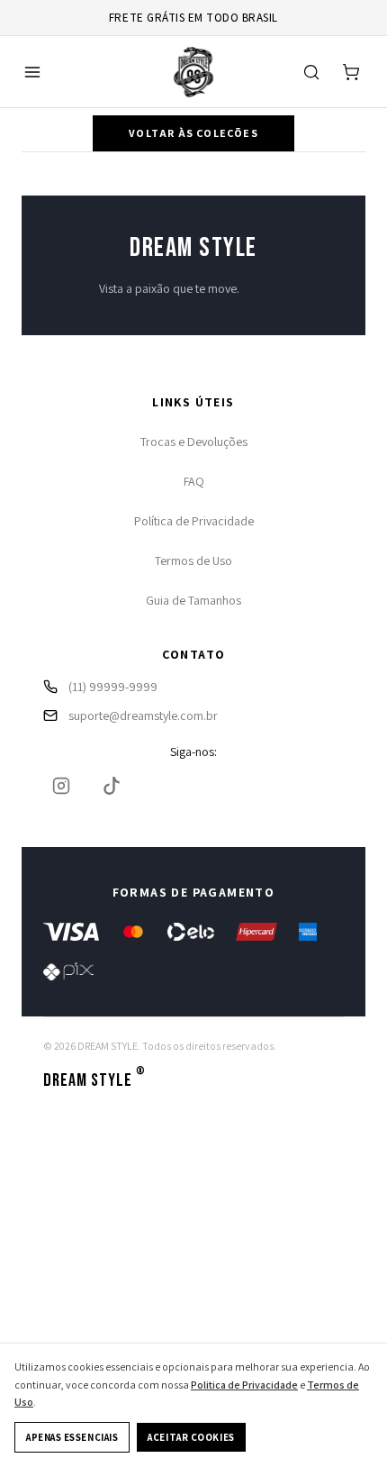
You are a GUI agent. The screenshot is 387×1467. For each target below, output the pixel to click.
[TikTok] (112, 786)
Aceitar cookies (191, 1437)
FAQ (194, 481)
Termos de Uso (193, 560)
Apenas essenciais (72, 1437)
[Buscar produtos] (311, 72)
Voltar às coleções (193, 133)
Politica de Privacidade (244, 1384)
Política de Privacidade (194, 521)
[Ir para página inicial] (193, 72)
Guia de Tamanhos (193, 600)
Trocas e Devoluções (194, 441)
